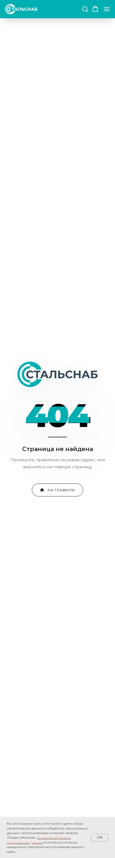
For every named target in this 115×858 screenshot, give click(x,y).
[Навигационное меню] (107, 9)
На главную (61, 490)
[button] (85, 9)
